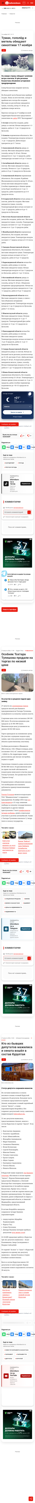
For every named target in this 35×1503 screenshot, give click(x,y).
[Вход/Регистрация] (28, 3)
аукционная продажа (13, 899)
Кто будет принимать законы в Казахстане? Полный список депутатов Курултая (8, 1297)
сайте (15, 118)
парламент (9, 1354)
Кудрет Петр (19, 650)
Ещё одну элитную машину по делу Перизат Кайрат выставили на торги (8, 847)
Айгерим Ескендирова (22, 1038)
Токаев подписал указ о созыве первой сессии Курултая (25, 1293)
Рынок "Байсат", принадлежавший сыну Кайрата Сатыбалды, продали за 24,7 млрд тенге (25, 847)
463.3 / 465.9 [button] (9, 8)
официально (29, 650)
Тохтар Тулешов (7, 794)
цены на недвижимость (13, 907)
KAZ (32, 3)
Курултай (19, 1358)
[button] (28, 8)
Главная (4, 14)
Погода (21, 463)
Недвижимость (10, 911)
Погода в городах (17, 416)
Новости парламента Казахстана (16, 1350)
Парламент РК (22, 1354)
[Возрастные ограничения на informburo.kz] (24, 3)
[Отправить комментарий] (29, 512)
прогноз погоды (11, 467)
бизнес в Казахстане (12, 903)
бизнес (27, 899)
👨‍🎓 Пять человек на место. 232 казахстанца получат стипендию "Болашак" (18, 591)
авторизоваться (18, 507)
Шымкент (27, 903)
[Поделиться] (31, 1499)
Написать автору (28, 50)
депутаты (8, 1358)
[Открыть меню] (3, 3)
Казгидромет (9, 463)
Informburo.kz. (19, 1114)
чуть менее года (18, 1232)
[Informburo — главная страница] (13, 3)
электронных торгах (20, 706)
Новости (12, 14)
